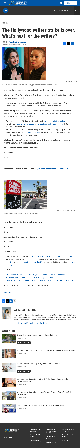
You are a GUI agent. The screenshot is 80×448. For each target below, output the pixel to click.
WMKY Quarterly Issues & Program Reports (51, 431)
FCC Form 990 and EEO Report (68, 430)
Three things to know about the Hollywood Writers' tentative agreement (35, 275)
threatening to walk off (32, 262)
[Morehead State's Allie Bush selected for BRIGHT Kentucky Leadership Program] (9, 353)
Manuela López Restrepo (17, 42)
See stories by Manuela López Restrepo (31, 323)
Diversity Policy (51, 442)
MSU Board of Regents (50, 437)
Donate (71, 3)
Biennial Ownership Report (68, 435)
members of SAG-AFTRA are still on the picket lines (52, 256)
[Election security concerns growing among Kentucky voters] (9, 367)
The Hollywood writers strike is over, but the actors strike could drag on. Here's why (40, 280)
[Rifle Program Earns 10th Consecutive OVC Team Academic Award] (9, 408)
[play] (5, 10)
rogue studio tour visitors (55, 121)
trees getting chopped (25, 124)
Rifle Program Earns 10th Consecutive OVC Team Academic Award (41, 405)
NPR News (5, 23)
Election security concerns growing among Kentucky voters (38, 364)
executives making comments (50, 124)
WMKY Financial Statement (35, 430)
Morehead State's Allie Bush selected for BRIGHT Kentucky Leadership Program (46, 351)
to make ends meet (32, 132)
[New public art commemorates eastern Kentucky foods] (9, 338)
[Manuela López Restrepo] (6, 313)
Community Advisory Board (37, 435)
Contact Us (65, 441)
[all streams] (77, 10)
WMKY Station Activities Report (35, 441)
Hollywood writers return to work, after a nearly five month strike (32, 277)
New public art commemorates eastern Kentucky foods (37, 335)
